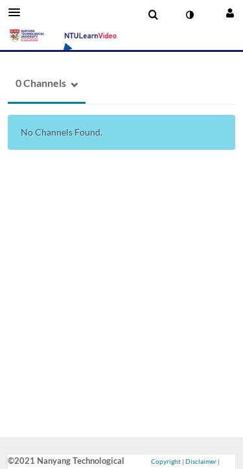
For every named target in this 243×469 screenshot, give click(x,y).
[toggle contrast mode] (189, 15)
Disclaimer (200, 461)
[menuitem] (153, 15)
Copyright (166, 461)
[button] (18, 12)
